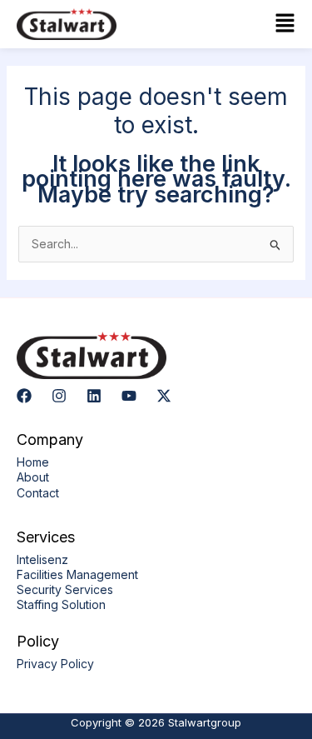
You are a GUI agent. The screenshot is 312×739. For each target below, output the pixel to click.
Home (33, 462)
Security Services (65, 589)
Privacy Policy (55, 664)
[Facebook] (24, 395)
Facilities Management (77, 574)
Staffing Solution (61, 604)
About (33, 477)
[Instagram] (59, 395)
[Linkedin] (94, 395)
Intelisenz (42, 559)
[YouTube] (128, 395)
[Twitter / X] (163, 395)
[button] (230, 24)
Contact (38, 493)
